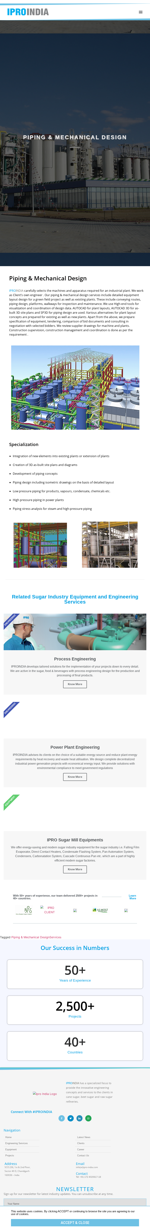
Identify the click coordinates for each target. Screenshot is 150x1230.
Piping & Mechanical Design (30, 937)
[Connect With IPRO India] (79, 1118)
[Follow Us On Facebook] (62, 1118)
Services (55, 937)
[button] (141, 12)
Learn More (132, 897)
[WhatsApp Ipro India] (88, 1118)
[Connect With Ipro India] (71, 1118)
